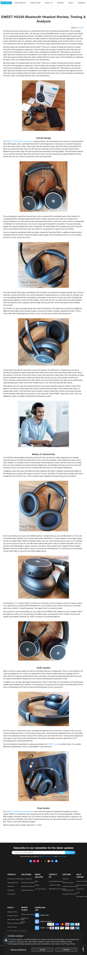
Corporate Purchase (69, 894)
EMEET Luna (53, 744)
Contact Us (80, 889)
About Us (66, 879)
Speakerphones (12, 882)
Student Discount (68, 890)
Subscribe (70, 852)
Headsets (10, 890)
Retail (23, 922)
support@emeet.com (56, 881)
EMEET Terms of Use (47, 856)
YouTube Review (40, 889)
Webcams (10, 886)
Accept (42, 950)
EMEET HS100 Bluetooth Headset (20, 141)
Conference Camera (14, 879)
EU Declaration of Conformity (17, 931)
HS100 (16, 603)
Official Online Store (28, 914)
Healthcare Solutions (28, 882)
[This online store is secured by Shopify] (50, 924)
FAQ (77, 893)
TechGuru (80, 28)
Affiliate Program (68, 882)
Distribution (25, 918)
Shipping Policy (12, 912)
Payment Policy (12, 915)
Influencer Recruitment (70, 886)
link (36, 825)
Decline (66, 950)
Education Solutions (27, 886)
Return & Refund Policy (15, 923)
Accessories (11, 894)
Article (37, 885)
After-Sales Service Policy (16, 919)
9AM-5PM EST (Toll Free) (57, 889)
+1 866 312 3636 (54, 885)
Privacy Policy (69, 944)
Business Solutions (27, 890)
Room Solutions (26, 879)
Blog (36, 881)
